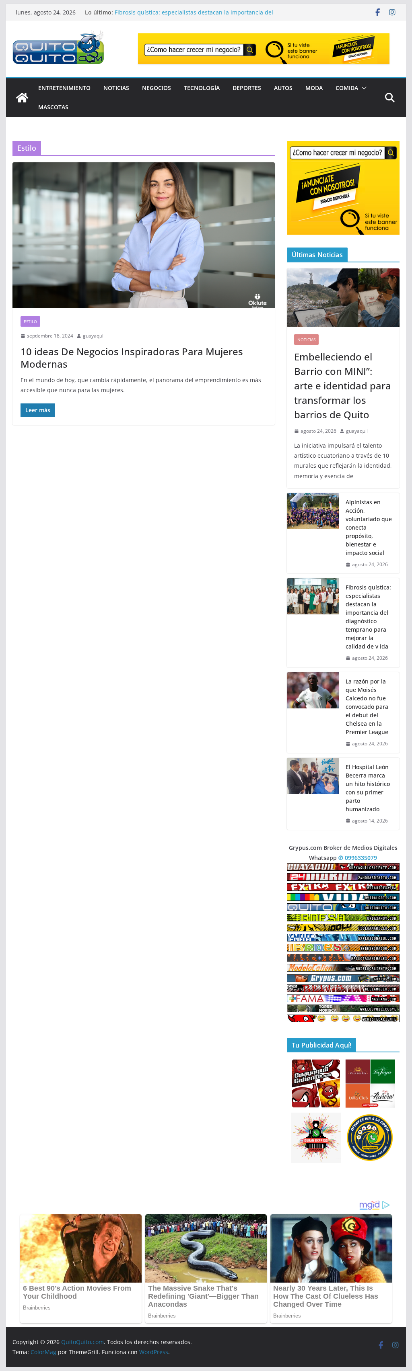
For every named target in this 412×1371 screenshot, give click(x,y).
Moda (314, 88)
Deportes (247, 88)
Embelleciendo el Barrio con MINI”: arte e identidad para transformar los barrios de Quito (342, 385)
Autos (283, 88)
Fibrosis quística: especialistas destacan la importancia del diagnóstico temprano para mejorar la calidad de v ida (368, 616)
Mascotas (53, 107)
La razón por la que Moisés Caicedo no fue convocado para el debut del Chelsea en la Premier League (367, 706)
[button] (362, 88)
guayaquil (94, 335)
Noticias (116, 88)
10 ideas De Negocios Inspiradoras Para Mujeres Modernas (132, 357)
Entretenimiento (64, 88)
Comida (347, 88)
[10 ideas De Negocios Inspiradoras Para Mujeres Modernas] (143, 235)
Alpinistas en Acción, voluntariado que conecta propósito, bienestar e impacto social (369, 527)
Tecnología (202, 88)
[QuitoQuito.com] (22, 97)
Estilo (30, 321)
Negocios (156, 88)
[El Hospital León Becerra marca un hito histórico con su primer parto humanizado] (313, 794)
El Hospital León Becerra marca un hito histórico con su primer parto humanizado (368, 788)
